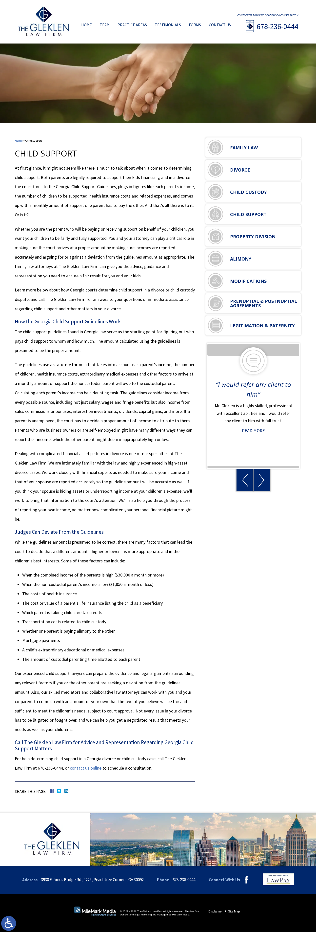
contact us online (85, 768)
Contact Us (220, 24)
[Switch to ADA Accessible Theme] (8, 923)
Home (86, 24)
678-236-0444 (277, 26)
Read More (253, 430)
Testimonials (168, 24)
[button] (245, 480)
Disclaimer (215, 911)
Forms (195, 24)
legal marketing (143, 914)
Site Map (234, 911)
